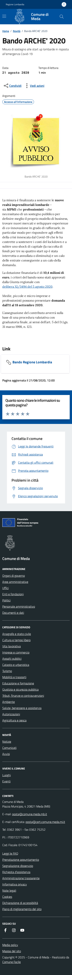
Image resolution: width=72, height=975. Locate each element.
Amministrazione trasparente (21, 878)
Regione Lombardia (15, 4)
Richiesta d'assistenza (16, 872)
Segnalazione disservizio (17, 865)
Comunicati (9, 747)
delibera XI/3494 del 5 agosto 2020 (27, 286)
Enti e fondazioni (13, 594)
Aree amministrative (15, 581)
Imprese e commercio (15, 652)
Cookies (7, 896)
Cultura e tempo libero (16, 640)
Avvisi (6, 754)
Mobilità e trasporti (14, 677)
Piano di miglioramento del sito (21, 909)
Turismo (7, 671)
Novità (16, 31)
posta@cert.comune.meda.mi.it (45, 821)
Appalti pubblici (12, 658)
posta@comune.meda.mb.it (29, 814)
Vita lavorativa (11, 646)
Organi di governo (13, 575)
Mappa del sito (11, 951)
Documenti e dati (13, 612)
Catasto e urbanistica (15, 664)
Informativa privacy (14, 884)
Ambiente (8, 701)
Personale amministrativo (18, 606)
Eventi (6, 781)
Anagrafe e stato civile (16, 634)
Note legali (9, 890)
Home (5, 31)
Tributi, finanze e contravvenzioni (23, 695)
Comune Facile (11, 962)
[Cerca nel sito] (61, 16)
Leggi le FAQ (10, 853)
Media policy (10, 945)
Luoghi (6, 775)
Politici (6, 600)
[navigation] (4, 16)
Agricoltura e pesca (14, 720)
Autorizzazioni (11, 714)
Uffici (5, 588)
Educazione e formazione (18, 683)
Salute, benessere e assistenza (21, 708)
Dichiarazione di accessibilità (20, 903)
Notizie (6, 741)
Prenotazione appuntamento (20, 859)
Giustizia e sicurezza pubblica (20, 689)
